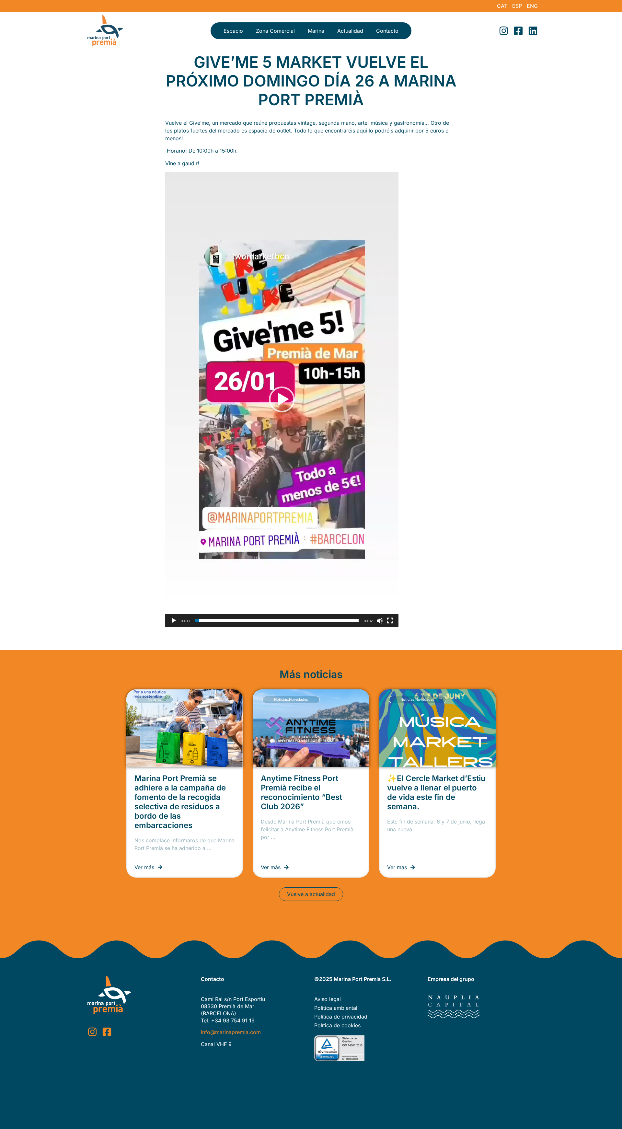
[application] (281, 399)
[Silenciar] (379, 620)
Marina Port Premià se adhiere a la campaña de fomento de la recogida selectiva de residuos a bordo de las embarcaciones (180, 802)
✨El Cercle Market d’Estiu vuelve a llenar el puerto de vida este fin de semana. (436, 792)
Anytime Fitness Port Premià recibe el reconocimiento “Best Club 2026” (301, 792)
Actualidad (350, 31)
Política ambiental (335, 1008)
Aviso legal (327, 999)
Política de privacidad (340, 1016)
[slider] (277, 620)
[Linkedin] (533, 31)
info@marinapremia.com (231, 1032)
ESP (517, 5)
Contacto (387, 31)
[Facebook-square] (518, 31)
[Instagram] (504, 31)
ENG (532, 5)
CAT (502, 5)
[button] (282, 399)
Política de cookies (337, 1025)
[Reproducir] (173, 620)
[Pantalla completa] (390, 620)
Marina (316, 31)
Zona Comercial (275, 31)
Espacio (233, 31)
